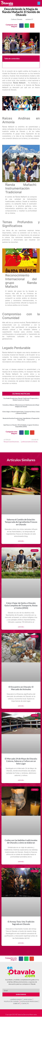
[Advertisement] (21, 1037)
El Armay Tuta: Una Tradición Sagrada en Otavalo (21, 922)
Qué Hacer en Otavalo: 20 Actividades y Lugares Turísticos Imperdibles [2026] (21, 425)
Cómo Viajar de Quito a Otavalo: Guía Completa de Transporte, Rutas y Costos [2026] (21, 605)
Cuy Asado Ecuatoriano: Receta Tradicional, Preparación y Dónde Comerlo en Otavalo (21, 399)
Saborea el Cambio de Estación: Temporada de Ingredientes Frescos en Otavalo (21, 522)
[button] (38, 3)
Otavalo (19, 19)
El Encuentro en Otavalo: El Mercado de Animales (21, 688)
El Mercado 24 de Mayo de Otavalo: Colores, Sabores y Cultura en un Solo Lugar (21, 761)
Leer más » (21, 541)
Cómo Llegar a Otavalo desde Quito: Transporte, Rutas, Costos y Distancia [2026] (21, 412)
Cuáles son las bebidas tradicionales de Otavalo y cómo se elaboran (21, 841)
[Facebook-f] (21, 1011)
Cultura (13, 19)
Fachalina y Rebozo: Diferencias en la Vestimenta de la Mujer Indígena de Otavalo (21, 405)
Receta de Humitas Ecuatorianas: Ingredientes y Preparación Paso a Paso (21, 419)
